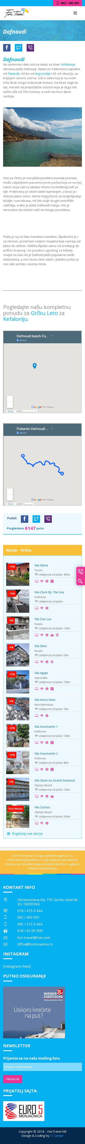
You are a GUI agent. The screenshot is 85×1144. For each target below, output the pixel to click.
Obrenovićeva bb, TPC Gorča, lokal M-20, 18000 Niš (48, 901)
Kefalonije (68, 64)
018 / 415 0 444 (29, 910)
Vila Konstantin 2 (46, 753)
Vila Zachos (42, 807)
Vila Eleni (40, 646)
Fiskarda (13, 73)
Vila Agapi (41, 673)
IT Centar (57, 1135)
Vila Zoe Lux (42, 619)
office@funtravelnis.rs (35, 944)
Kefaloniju (15, 319)
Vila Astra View (44, 700)
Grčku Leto (45, 313)
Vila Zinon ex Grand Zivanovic (54, 780)
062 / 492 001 (28, 917)
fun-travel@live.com (33, 937)
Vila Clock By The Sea (49, 592)
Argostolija (42, 73)
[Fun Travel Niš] (16, 12)
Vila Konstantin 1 (46, 726)
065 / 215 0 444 (29, 924)
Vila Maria (41, 565)
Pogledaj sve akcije (27, 833)
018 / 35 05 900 (29, 930)
